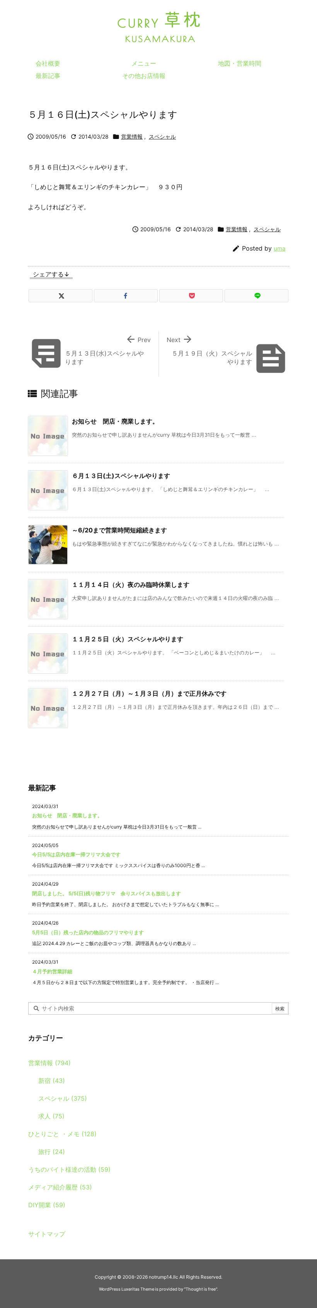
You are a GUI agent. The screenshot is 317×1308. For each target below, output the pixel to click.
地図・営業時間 (239, 63)
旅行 (51, 1152)
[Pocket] (191, 295)
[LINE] (256, 295)
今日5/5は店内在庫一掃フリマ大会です (76, 854)
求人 (51, 1116)
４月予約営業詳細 (52, 971)
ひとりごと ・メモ (62, 1134)
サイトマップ (46, 1234)
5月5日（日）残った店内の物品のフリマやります (88, 932)
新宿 (51, 1080)
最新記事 (48, 76)
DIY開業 (46, 1205)
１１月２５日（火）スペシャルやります (127, 639)
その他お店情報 (143, 76)
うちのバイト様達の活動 (69, 1169)
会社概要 (48, 63)
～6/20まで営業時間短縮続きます (119, 530)
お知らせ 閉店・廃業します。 (115, 421)
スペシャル (162, 136)
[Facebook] (126, 295)
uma (279, 248)
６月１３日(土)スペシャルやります (121, 475)
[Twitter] (60, 295)
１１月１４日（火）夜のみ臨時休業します (130, 584)
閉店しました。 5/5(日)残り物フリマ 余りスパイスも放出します (106, 893)
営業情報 (132, 136)
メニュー (143, 63)
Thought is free (201, 1289)
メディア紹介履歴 (60, 1187)
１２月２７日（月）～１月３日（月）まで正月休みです (149, 693)
